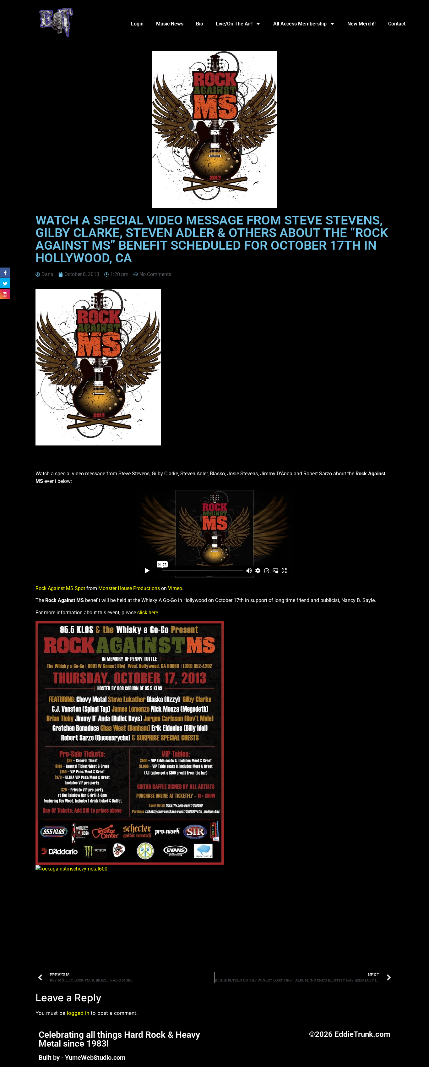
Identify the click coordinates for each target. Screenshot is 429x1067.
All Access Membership (300, 24)
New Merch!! (361, 24)
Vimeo (175, 588)
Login (137, 24)
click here (147, 613)
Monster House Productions (129, 588)
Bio (199, 24)
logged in (78, 1013)
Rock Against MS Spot (60, 588)
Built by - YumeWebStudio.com (82, 1057)
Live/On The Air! (234, 24)
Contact (396, 24)
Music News (169, 24)
